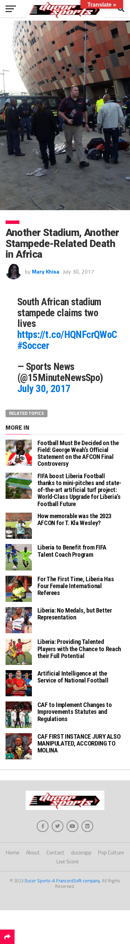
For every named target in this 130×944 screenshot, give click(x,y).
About (33, 852)
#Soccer (33, 345)
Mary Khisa (45, 271)
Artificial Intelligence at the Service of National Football (73, 677)
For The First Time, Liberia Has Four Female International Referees (75, 585)
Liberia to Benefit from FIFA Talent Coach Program (71, 551)
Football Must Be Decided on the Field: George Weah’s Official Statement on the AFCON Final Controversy (78, 453)
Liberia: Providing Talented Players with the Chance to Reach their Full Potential (79, 648)
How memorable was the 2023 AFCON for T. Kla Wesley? (74, 519)
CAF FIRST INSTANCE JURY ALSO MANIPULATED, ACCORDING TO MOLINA (79, 743)
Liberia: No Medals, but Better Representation (74, 614)
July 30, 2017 (44, 388)
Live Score (68, 861)
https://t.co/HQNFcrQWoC (67, 334)
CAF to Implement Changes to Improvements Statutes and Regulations (74, 711)
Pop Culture (111, 852)
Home (12, 852)
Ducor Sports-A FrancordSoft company (62, 880)
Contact (55, 852)
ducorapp (81, 852)
